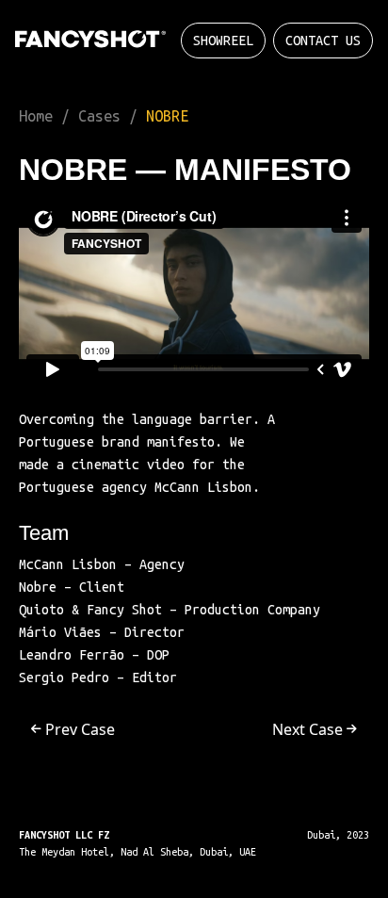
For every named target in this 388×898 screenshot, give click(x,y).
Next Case (309, 729)
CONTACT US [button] (323, 40)
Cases (99, 115)
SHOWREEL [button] (223, 40)
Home (36, 115)
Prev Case (78, 729)
